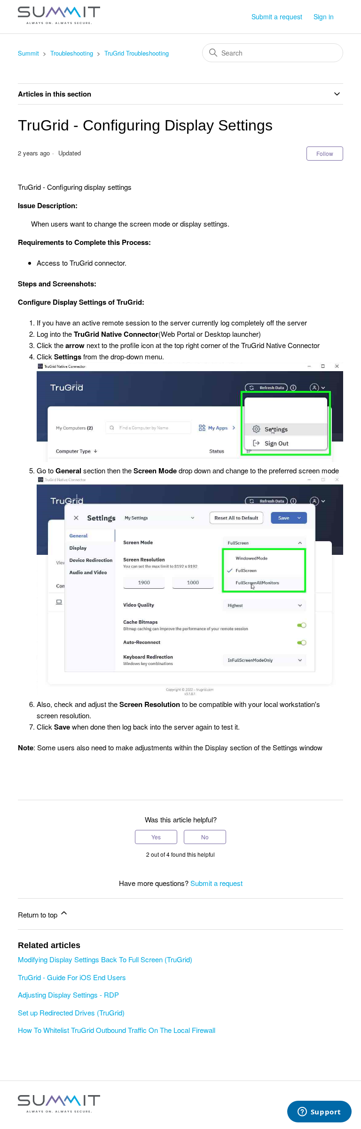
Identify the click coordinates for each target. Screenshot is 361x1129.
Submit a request (276, 16)
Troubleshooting (71, 53)
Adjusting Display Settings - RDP (68, 994)
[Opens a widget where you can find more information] (319, 1112)
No (205, 837)
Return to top (38, 914)
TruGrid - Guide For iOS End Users (72, 977)
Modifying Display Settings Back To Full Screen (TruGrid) (105, 959)
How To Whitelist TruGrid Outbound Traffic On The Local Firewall (116, 1030)
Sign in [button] (324, 16)
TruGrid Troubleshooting (136, 53)
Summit (28, 53)
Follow (324, 153)
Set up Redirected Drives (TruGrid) (71, 1012)
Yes (156, 837)
